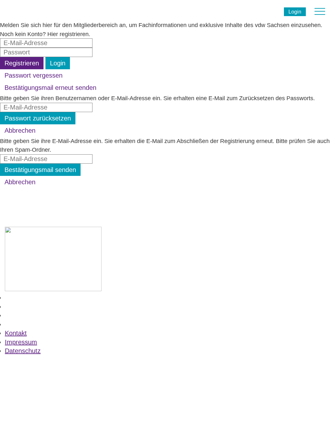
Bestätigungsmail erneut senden (50, 87)
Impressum (21, 342)
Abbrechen (20, 130)
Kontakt (16, 333)
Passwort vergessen (34, 75)
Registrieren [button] (22, 63)
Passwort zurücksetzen (38, 118)
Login (294, 11)
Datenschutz (23, 350)
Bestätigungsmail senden (40, 169)
